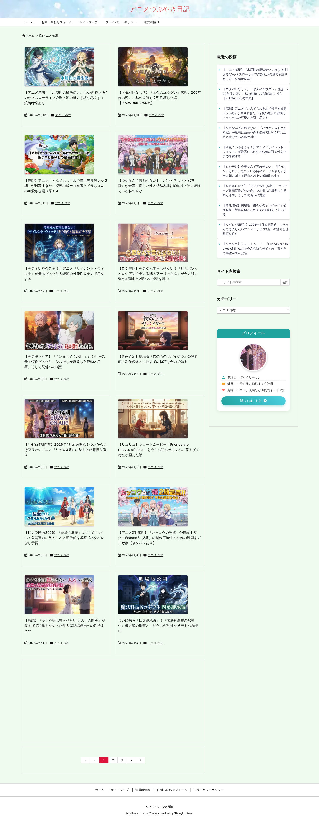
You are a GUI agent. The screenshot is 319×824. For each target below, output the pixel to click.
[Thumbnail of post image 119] (61, 508)
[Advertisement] (113, 700)
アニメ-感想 (63, 115)
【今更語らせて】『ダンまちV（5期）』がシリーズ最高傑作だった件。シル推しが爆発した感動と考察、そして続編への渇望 (64, 361)
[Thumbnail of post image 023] (155, 420)
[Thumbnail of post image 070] (61, 68)
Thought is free (183, 813)
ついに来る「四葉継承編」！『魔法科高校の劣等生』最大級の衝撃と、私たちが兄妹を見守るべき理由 (158, 625)
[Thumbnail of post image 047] (61, 156)
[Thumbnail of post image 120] (155, 244)
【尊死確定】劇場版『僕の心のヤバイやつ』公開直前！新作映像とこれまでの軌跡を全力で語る (254, 209)
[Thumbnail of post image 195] (155, 156)
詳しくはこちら (250, 400)
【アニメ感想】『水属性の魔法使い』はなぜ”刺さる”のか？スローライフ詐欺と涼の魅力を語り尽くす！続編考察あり (65, 97)
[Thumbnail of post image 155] (61, 332)
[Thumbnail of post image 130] (61, 244)
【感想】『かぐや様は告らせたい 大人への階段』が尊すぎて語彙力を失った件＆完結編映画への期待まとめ (64, 625)
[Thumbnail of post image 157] (155, 508)
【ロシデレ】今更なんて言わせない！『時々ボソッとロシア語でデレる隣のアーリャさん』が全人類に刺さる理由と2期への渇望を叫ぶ (158, 273)
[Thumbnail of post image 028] (155, 68)
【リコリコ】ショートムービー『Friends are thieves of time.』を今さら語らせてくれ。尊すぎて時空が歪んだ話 (158, 449)
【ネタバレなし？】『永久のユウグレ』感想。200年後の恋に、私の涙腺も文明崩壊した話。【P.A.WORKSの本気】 (159, 97)
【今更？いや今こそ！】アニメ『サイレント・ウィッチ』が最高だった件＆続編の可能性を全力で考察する (64, 273)
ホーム (30, 35)
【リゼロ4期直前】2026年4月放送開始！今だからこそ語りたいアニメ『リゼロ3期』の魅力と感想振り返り (65, 449)
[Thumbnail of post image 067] (61, 596)
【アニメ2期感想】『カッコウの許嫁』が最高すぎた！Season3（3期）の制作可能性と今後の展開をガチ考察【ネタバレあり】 (159, 537)
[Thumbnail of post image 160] (61, 420)
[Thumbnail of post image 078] (155, 332)
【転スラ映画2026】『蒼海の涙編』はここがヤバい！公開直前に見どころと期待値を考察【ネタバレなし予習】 (64, 537)
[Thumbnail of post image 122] (155, 596)
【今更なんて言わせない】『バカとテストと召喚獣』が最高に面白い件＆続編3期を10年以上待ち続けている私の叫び (159, 185)
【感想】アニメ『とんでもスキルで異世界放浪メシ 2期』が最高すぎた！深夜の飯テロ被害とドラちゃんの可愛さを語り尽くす (65, 185)
